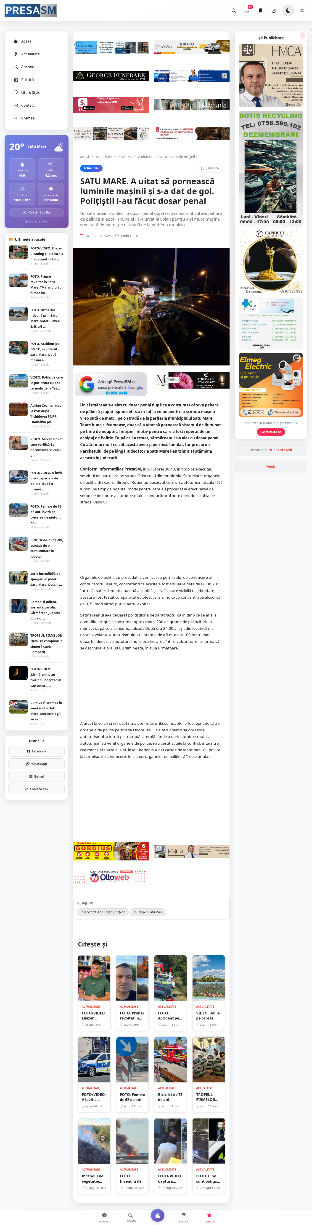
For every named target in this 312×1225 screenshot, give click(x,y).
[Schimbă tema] (288, 10)
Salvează (212, 168)
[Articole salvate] (261, 10)
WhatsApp (39, 764)
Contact (28, 105)
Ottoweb (285, 450)
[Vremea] (274, 10)
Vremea (28, 118)
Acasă (26, 41)
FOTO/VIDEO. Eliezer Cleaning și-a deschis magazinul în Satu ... (46, 253)
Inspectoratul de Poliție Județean (103, 912)
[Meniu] (302, 10)
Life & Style (30, 92)
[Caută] (234, 10)
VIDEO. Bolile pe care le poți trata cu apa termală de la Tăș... (46, 382)
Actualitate (30, 54)
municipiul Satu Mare (148, 912)
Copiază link (39, 789)
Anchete (28, 66)
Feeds (270, 466)
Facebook (39, 751)
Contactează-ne (270, 432)
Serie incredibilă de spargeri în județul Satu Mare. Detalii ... (46, 579)
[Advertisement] (151, 542)
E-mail (39, 776)
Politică (27, 79)
